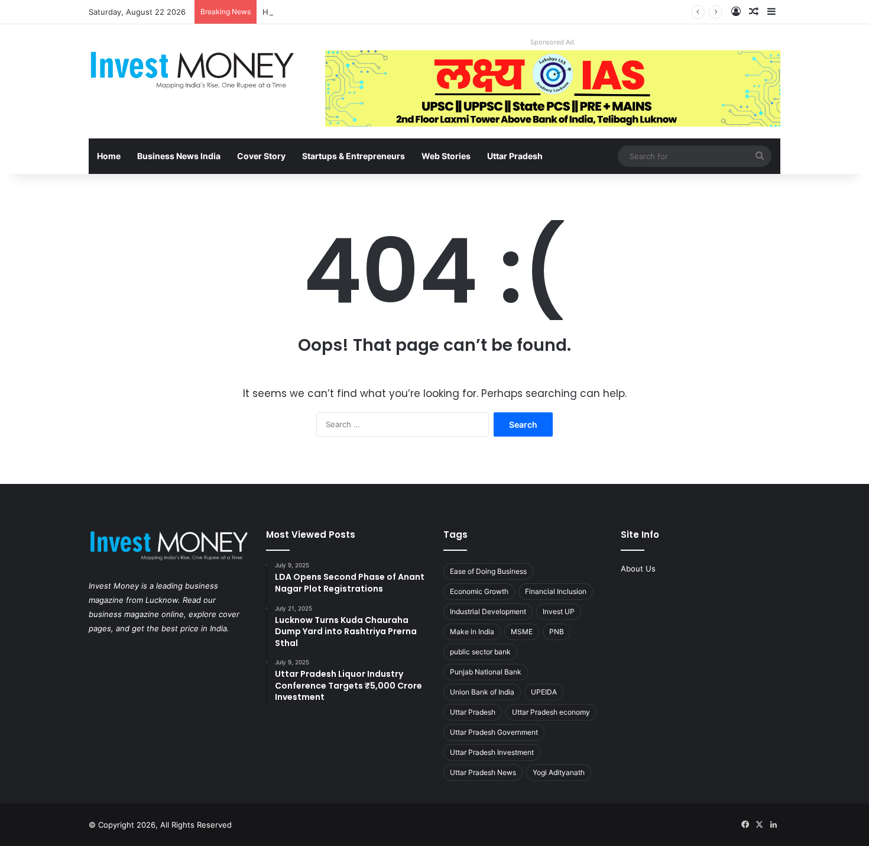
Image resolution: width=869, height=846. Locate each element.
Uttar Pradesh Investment (492, 752)
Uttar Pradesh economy (551, 712)
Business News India (179, 156)
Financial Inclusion (555, 591)
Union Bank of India (482, 691)
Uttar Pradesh (515, 156)
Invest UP (559, 611)
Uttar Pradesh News (483, 772)
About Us (638, 568)
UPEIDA (544, 691)
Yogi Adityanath (559, 772)
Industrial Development (488, 611)
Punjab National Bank (485, 671)
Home (109, 156)
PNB (556, 631)
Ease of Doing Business (488, 571)
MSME (522, 631)
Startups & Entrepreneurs (353, 156)
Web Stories (446, 156)
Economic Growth (479, 591)
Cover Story (261, 156)
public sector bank (480, 651)
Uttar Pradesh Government (494, 732)
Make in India (472, 631)
